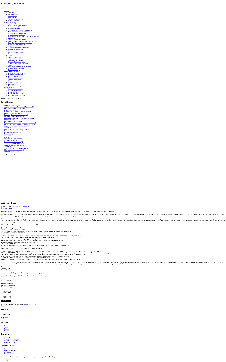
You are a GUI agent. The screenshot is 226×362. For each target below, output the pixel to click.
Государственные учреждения (17, 33)
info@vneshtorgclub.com (8, 319)
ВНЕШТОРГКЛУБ (10, 350)
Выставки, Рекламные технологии (18, 31)
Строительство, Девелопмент (17, 57)
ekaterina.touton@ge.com (8, 285)
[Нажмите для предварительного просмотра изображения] (6, 208)
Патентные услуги (13, 81)
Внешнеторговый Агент (15, 89)
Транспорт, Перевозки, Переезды (18, 63)
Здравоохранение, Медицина (16, 35)
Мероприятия (12, 17)
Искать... (3, 98)
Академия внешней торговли (16, 95)
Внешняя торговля (9, 87)
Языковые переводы (14, 70)
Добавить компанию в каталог (17, 73)
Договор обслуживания (15, 76)
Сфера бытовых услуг (14, 58)
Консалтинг (11, 38)
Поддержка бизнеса (14, 28)
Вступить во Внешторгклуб (16, 86)
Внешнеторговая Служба (15, 90)
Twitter (6, 327)
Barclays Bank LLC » (29, 304)
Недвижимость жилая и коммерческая (19, 44)
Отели (10, 46)
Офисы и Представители (15, 19)
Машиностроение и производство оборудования (22, 41)
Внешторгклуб (12, 92)
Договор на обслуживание (12, 340)
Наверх (3, 306)
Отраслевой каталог (10, 22)
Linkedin (6, 330)
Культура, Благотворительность (17, 39)
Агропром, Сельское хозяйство (17, 24)
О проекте (11, 12)
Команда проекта (13, 14)
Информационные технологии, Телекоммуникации (23, 36)
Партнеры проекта (13, 20)
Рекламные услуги (13, 82)
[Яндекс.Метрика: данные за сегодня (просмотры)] (4, 356)
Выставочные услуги (14, 84)
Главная (6, 11)
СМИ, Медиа (12, 54)
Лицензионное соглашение (16, 74)
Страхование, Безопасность (16, 60)
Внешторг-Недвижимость (15, 93)
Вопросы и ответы (9, 349)
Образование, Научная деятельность (19, 47)
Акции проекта (12, 16)
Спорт (10, 55)
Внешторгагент (9, 352)
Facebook (7, 326)
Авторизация (8, 359)
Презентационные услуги (15, 78)
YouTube (6, 329)
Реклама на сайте (9, 353)
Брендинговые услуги (14, 79)
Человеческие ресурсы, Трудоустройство (20, 66)
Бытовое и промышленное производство (20, 30)
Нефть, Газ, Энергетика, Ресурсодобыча (20, 43)
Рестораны (11, 51)
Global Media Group (50, 356)
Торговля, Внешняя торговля (16, 62)
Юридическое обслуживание (16, 68)
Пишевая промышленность (16, 49)
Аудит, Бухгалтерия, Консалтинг (17, 25)
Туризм (10, 65)
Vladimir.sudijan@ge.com (8, 286)
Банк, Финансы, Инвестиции (16, 27)
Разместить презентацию (11, 71)
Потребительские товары (15, 52)
